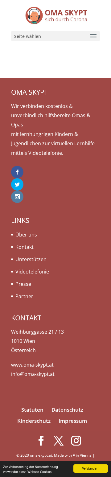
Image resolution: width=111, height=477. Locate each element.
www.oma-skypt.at (32, 364)
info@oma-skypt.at (33, 374)
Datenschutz (67, 409)
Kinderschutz (34, 420)
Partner (24, 296)
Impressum (73, 420)
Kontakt (24, 247)
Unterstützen (31, 259)
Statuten (32, 409)
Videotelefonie (32, 271)
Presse (23, 284)
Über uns (26, 234)
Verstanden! (90, 468)
